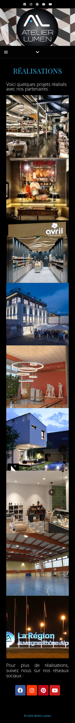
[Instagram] (32, 690)
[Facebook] (20, 690)
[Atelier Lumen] (37, 27)
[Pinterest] (43, 690)
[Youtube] (55, 690)
